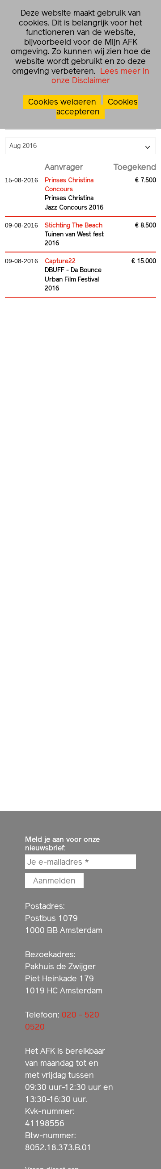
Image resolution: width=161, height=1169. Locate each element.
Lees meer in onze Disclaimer (100, 75)
